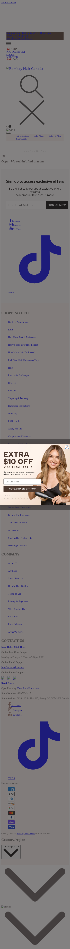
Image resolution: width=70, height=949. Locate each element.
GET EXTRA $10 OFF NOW (22, 489)
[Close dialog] (67, 447)
